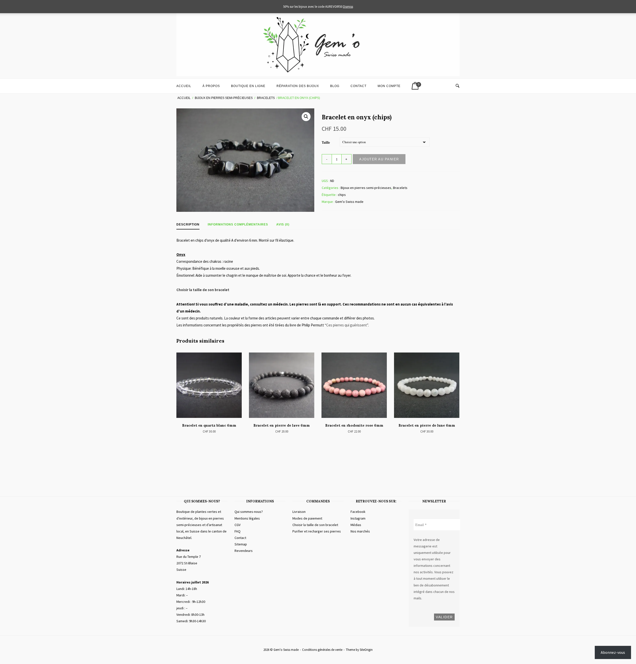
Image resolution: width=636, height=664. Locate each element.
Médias (356, 525)
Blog (334, 86)
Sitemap (241, 544)
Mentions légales (247, 518)
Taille (326, 142)
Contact (358, 86)
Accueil (183, 86)
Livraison (299, 511)
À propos (211, 86)
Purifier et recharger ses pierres (316, 531)
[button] (306, 116)
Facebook (358, 511)
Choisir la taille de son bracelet (202, 289)
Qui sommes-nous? (249, 511)
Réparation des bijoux (298, 86)
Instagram (358, 518)
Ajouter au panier (379, 159)
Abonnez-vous (613, 652)
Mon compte (389, 86)
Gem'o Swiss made (349, 201)
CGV (237, 525)
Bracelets (266, 98)
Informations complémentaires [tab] (238, 224)
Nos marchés (360, 531)
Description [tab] (187, 224)
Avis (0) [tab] (282, 224)
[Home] (318, 74)
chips (342, 194)
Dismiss (348, 6)
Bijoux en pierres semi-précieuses (224, 98)
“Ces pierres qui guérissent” (346, 325)
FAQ (237, 531)
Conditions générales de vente (322, 650)
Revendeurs (244, 550)
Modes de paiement (307, 518)
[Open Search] (457, 86)
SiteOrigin (366, 650)
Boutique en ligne (248, 86)
